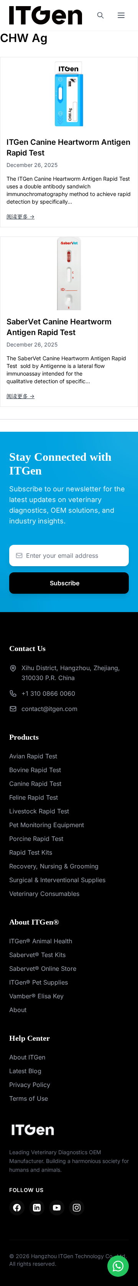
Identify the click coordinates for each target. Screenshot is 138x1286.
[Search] (100, 15)
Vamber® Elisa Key (36, 996)
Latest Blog (25, 1071)
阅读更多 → (20, 216)
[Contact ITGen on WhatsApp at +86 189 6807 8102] (118, 1266)
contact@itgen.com (49, 709)
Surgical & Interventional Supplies (57, 880)
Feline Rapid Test (33, 797)
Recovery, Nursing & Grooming (54, 866)
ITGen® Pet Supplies (38, 982)
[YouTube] (56, 1207)
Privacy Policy (29, 1084)
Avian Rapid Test (33, 756)
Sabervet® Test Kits (37, 955)
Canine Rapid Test (35, 783)
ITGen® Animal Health (40, 941)
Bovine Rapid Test (35, 770)
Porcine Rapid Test (36, 838)
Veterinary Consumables (44, 893)
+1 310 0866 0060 (48, 693)
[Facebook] (17, 1207)
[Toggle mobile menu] (121, 15)
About (17, 1010)
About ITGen (27, 1057)
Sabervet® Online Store (42, 968)
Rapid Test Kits (30, 852)
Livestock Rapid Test (39, 811)
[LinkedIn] (36, 1207)
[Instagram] (76, 1207)
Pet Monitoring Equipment (46, 825)
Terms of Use (28, 1098)
